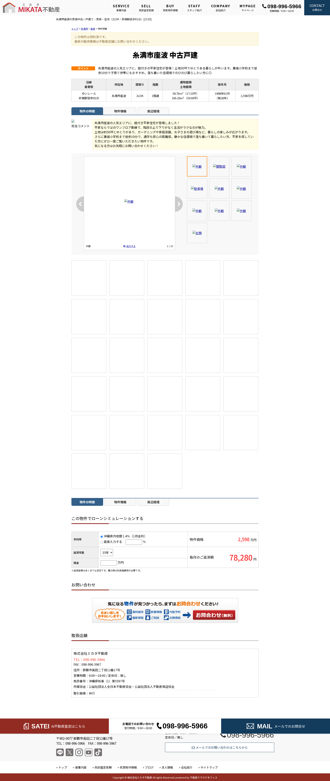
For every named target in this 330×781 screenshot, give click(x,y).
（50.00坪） (192, 98)
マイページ (247, 7)
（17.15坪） (191, 93)
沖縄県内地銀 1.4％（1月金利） (125, 536)
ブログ (149, 767)
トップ (62, 767)
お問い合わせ (214, 615)
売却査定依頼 (146, 7)
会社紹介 (221, 7)
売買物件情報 (170, 7)
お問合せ (317, 7)
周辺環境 (153, 111)
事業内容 (121, 7)
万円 (121, 562)
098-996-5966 (284, 6)
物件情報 (120, 111)
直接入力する (113, 541)
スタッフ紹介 (194, 7)
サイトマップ (209, 767)
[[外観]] (128, 201)
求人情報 (167, 767)
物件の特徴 (87, 111)
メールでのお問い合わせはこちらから (222, 747)
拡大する (131, 246)
